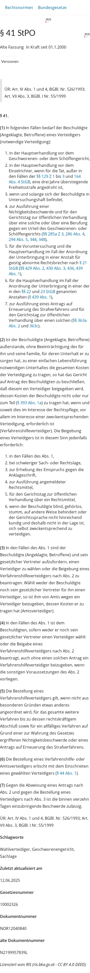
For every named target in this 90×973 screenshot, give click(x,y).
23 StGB (47, 291)
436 (70, 268)
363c (34, 326)
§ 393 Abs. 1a (29, 402)
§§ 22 (26, 291)
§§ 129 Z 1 (45, 176)
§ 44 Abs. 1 (66, 773)
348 (41, 239)
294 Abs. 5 (18, 239)
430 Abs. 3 (55, 268)
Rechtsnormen (19, 7)
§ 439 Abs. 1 (40, 297)
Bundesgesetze (52, 7)
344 (33, 239)
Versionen (9, 61)
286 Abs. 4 (75, 234)
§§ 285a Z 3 (53, 234)
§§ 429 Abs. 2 (32, 268)
